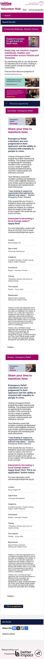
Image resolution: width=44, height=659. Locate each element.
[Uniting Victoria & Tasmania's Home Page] (22, 3)
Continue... (10, 347)
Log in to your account (36, 9)
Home (25, 9)
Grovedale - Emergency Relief (20, 111)
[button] (38, 653)
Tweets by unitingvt (8, 634)
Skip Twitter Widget (8, 632)
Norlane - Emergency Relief (19, 357)
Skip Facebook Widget (9, 637)
